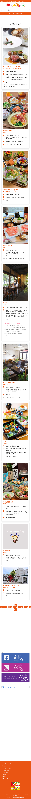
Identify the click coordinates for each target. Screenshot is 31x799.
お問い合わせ (5, 779)
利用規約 (4, 766)
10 (21, 607)
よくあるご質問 (5, 770)
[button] (29, 10)
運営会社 (4, 776)
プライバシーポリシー (7, 768)
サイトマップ (5, 772)
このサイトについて (6, 764)
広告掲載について (6, 774)
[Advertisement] (15, 635)
